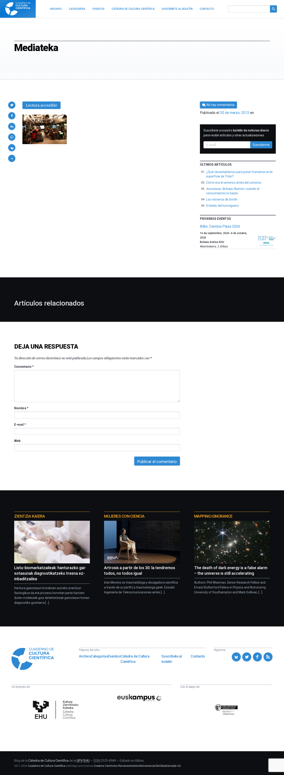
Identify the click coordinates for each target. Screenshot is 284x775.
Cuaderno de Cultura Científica (46, 765)
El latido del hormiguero (222, 205)
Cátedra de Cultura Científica (134, 659)
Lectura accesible (41, 105)
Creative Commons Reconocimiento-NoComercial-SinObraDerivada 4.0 (137, 765)
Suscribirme (261, 145)
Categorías (99, 656)
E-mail (20, 424)
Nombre (21, 408)
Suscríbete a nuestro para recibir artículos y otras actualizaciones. (236, 133)
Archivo (85, 656)
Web (17, 441)
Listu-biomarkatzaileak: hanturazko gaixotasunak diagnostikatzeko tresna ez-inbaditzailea (50, 573)
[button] (11, 105)
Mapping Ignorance (213, 516)
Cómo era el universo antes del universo (233, 182)
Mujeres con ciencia (124, 516)
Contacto (198, 656)
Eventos (114, 656)
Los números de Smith (221, 199)
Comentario (24, 366)
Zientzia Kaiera (29, 516)
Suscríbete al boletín (172, 659)
